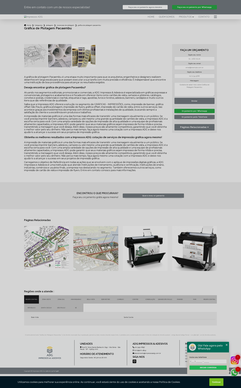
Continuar (216, 382)
